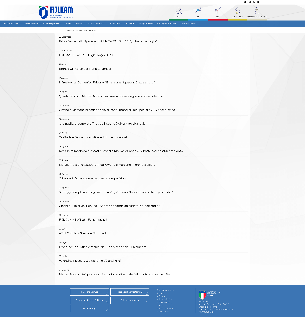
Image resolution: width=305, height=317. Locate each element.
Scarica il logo (89, 308)
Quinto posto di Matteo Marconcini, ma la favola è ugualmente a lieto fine (111, 96)
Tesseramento (31, 23)
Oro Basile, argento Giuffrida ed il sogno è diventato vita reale (102, 123)
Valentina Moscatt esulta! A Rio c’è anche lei (90, 260)
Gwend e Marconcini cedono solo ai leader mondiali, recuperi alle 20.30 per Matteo (117, 110)
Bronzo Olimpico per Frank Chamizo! (85, 68)
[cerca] (258, 2)
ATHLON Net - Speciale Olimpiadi (83, 233)
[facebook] (241, 2)
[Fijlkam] (70, 12)
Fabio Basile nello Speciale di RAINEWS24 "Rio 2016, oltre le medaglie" (108, 41)
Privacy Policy (165, 299)
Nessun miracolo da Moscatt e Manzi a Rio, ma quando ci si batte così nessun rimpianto (121, 151)
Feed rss (163, 305)
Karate (218, 17)
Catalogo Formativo (166, 23)
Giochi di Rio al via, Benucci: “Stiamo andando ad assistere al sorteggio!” (109, 206)
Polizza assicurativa (130, 300)
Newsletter (164, 312)
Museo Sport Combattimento (130, 292)
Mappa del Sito (166, 290)
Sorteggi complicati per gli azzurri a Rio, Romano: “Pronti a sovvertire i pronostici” (116, 192)
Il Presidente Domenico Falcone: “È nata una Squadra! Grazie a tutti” (107, 82)
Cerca (161, 293)
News (68, 23)
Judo (178, 17)
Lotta (198, 17)
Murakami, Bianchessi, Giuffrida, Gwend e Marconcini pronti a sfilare (107, 164)
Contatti (163, 296)
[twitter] (245, 2)
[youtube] (254, 2)
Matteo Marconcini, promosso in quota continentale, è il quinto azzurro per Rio (114, 274)
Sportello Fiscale (188, 23)
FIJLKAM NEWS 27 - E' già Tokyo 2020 (86, 55)
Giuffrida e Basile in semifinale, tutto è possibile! (93, 137)
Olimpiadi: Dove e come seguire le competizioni (93, 178)
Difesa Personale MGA (257, 17)
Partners (130, 23)
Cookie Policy (165, 302)
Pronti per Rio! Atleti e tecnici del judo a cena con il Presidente (102, 247)
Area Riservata (166, 308)
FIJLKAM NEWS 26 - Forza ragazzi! (83, 219)
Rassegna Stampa (89, 292)
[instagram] (249, 2)
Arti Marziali (237, 17)
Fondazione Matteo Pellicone (90, 300)
